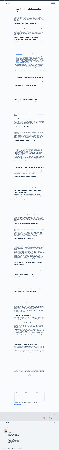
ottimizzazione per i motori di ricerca (21, 311)
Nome (16, 392)
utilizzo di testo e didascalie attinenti (28, 68)
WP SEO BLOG (7, 3)
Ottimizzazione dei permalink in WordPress (8, 418)
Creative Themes (20, 448)
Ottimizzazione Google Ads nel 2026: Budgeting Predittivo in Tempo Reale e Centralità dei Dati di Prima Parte (13, 435)
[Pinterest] (7, 422)
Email (26, 392)
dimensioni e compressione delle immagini (22, 62)
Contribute (53, 3)
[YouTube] (8, 422)
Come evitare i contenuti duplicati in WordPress (22, 418)
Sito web (37, 392)
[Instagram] (6, 422)
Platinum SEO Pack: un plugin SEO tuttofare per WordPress (35, 418)
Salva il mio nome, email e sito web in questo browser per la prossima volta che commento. (26, 402)
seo (20, 13)
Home (4, 0)
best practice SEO (17, 371)
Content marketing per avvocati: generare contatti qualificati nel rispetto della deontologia (51, 418)
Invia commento (17, 404)
